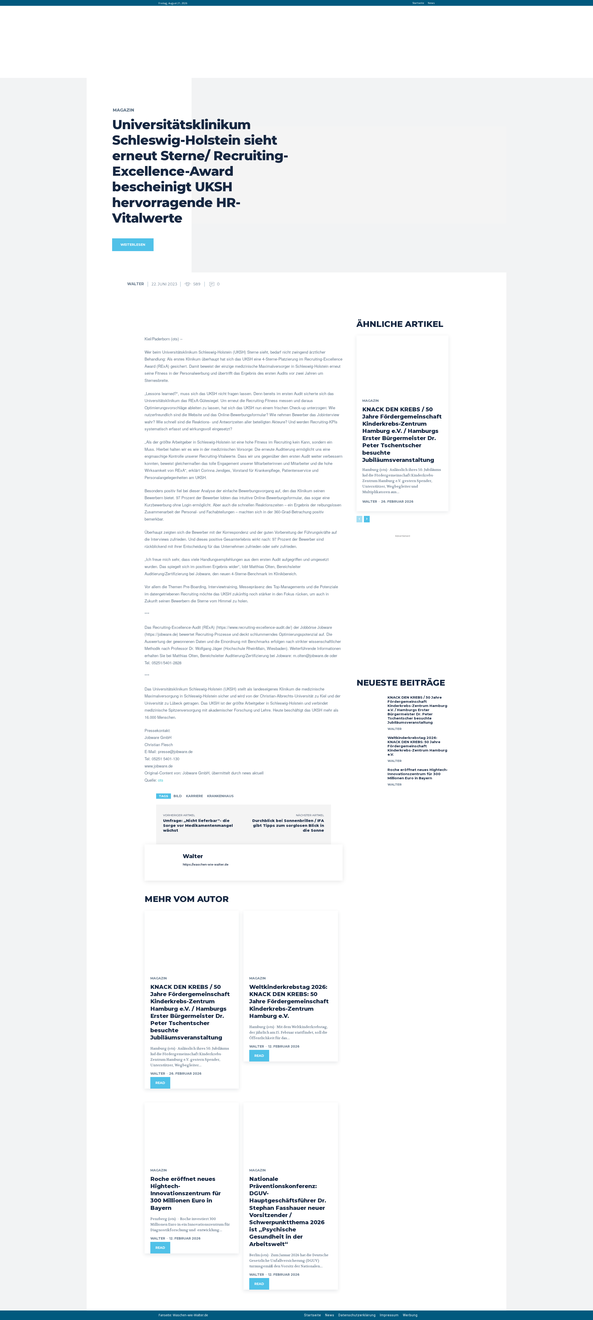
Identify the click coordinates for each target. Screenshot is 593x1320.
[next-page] (367, 519)
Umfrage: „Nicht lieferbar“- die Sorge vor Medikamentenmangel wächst (198, 825)
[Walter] (119, 284)
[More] (292, 323)
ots (160, 780)
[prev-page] (359, 519)
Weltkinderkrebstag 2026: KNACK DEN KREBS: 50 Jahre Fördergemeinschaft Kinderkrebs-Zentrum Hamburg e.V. (289, 1001)
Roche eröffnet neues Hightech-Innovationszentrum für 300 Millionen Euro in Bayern (185, 1193)
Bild (177, 796)
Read (160, 1083)
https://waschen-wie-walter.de (205, 864)
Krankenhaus (220, 796)
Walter (135, 284)
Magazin (123, 110)
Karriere (194, 796)
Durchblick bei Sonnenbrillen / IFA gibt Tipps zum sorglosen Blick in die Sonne (288, 825)
